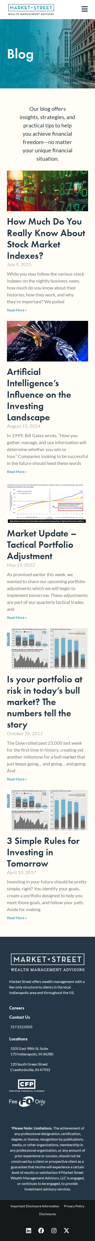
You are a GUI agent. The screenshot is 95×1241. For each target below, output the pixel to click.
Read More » (17, 310)
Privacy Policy (74, 1206)
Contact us (19, 1017)
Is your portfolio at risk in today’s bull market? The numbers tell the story (44, 702)
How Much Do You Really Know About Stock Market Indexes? (46, 238)
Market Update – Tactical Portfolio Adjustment (42, 544)
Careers (16, 1008)
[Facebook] (41, 1230)
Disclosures (47, 1214)
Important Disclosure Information (35, 1206)
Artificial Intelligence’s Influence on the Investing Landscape (39, 394)
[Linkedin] (28, 1230)
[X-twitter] (66, 1230)
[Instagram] (54, 1230)
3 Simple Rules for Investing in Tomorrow (43, 852)
